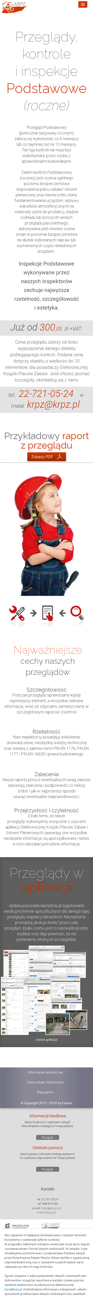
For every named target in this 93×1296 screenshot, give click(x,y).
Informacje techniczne (45, 1072)
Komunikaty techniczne (45, 1082)
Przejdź (47, 1137)
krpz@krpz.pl (13, 1289)
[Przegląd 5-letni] (46, 456)
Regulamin (45, 1092)
